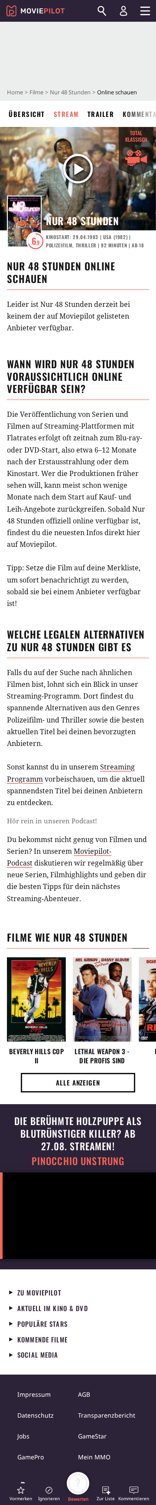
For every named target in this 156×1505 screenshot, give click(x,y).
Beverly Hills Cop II (36, 1056)
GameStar (92, 1436)
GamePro (30, 1457)
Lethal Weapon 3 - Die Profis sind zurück (102, 1056)
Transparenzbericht (106, 1415)
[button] (21, 1493)
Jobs (23, 1436)
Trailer (101, 114)
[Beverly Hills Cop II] (36, 999)
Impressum (34, 1394)
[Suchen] (102, 11)
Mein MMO (94, 1457)
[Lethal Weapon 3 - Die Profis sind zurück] (102, 999)
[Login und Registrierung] (123, 11)
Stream (66, 114)
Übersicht (27, 114)
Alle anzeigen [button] (78, 1082)
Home (15, 92)
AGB (84, 1394)
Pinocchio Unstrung (78, 1161)
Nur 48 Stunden (70, 92)
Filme (36, 92)
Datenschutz (35, 1415)
